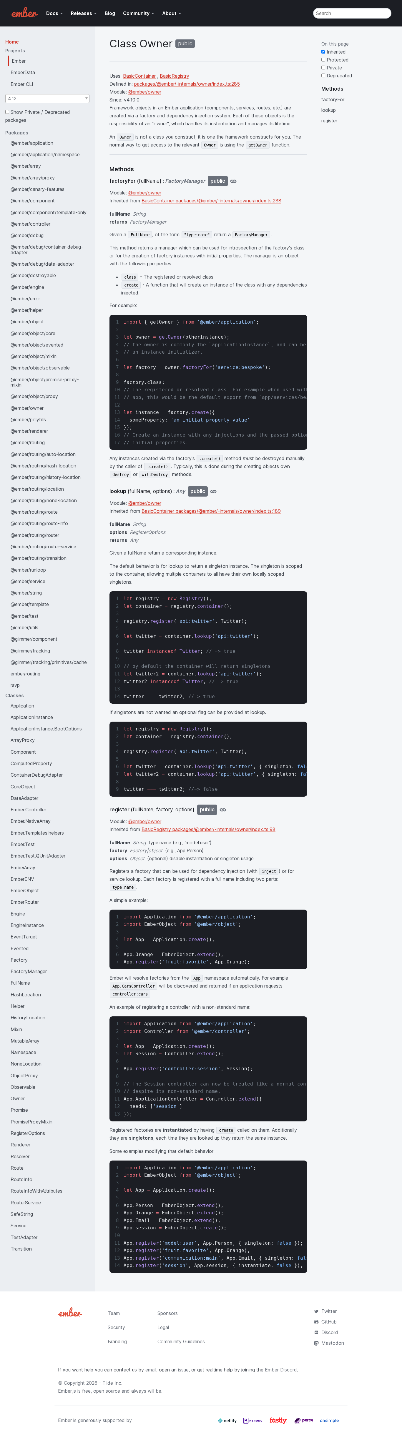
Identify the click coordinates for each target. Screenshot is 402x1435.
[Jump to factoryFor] (233, 181)
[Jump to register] (223, 810)
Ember (19, 61)
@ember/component (33, 201)
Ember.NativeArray (31, 821)
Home (12, 42)
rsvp (15, 685)
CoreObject (23, 787)
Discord (329, 1332)
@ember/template (30, 604)
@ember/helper (27, 310)
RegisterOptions (28, 1133)
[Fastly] (279, 1423)
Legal (163, 1327)
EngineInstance (27, 925)
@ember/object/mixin (34, 356)
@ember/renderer (29, 431)
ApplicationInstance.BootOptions (46, 729)
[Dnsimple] (329, 1423)
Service (18, 1225)
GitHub (329, 1322)
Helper (17, 1006)
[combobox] (47, 98)
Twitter (329, 1311)
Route (17, 1168)
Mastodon (332, 1343)
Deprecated (338, 76)
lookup (328, 110)
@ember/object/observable (40, 368)
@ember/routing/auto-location (43, 454)
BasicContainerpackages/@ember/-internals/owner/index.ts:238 (211, 201)
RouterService (26, 1203)
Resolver (20, 1156)
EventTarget (24, 937)
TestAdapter (24, 1237)
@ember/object (27, 321)
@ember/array (26, 166)
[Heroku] (253, 1423)
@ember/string (26, 593)
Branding (117, 1341)
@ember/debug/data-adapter (42, 264)
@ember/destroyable (33, 275)
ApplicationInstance (32, 717)
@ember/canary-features (37, 189)
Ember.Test (23, 844)
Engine (18, 914)
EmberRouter (25, 902)
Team (114, 1313)
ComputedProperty (31, 763)
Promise (19, 1110)
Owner (18, 1098)
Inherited (335, 52)
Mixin (16, 1029)
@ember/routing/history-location (46, 477)
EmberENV (22, 879)
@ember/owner (27, 408)
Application (22, 706)
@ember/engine (27, 287)
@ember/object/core (33, 333)
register (329, 121)
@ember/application (32, 143)
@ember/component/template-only (49, 212)
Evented (20, 948)
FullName (20, 983)
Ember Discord (281, 1370)
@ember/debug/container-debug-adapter (47, 249)
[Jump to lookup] (213, 491)
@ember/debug (27, 235)
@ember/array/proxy (33, 178)
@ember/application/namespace (45, 154)
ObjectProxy (24, 1075)
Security (116, 1327)
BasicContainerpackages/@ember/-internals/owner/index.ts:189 (211, 511)
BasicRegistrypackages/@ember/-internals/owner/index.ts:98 (208, 829)
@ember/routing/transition (39, 558)
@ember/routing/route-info (39, 523)
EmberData (23, 72)
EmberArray (23, 867)
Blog (110, 13)
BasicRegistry (174, 76)
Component (23, 752)
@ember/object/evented (37, 345)
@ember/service (28, 581)
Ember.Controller (28, 810)
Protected (337, 60)
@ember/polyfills (28, 419)
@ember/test (25, 616)
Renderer (20, 1145)
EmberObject (25, 890)
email (150, 1370)
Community (136, 13)
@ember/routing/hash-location (43, 466)
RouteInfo (21, 1179)
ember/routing (25, 674)
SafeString (22, 1214)
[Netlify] (228, 1423)
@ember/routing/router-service (43, 547)
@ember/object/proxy (34, 396)
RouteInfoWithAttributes (36, 1191)
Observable (23, 1087)
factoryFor (332, 99)
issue (183, 1370)
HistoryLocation (28, 1018)
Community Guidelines (181, 1341)
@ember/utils (24, 627)
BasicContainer (139, 76)
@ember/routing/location (37, 489)
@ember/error (25, 299)
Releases (81, 13)
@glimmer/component (34, 639)
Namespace (23, 1052)
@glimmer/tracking (30, 651)
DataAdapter (24, 798)
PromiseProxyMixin (31, 1122)
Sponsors (167, 1313)
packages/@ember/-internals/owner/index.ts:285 (187, 84)
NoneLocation (26, 1064)
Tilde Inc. (112, 1383)
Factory (19, 960)
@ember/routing (28, 442)
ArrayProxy (23, 740)
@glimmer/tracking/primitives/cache (49, 662)
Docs (52, 13)
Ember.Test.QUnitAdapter (38, 856)
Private (333, 68)
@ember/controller (30, 224)
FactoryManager (29, 971)
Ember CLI (22, 84)
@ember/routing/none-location (44, 500)
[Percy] (304, 1423)
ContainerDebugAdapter (37, 775)
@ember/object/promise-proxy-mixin (45, 382)
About (169, 13)
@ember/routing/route (34, 512)
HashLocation (26, 995)
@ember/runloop (28, 570)
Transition (21, 1249)
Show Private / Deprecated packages (37, 116)
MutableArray (25, 1041)
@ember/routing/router (35, 535)
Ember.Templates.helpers (37, 833)
